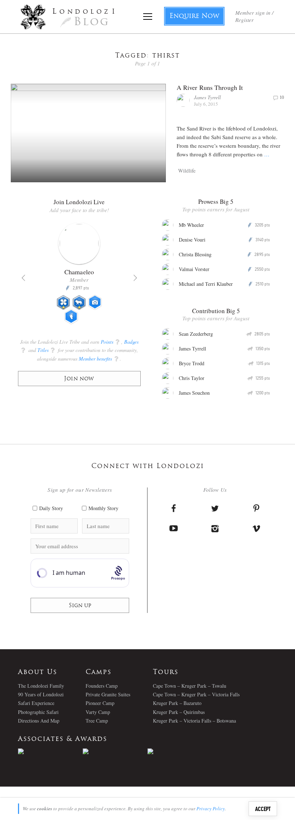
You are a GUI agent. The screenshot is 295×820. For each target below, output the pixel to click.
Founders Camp (102, 685)
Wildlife (187, 170)
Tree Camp (97, 720)
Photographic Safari (38, 712)
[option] (79, 276)
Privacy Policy (210, 808)
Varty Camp (98, 712)
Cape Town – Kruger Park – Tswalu (189, 685)
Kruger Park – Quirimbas (179, 712)
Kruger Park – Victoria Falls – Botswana (194, 720)
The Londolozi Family (41, 685)
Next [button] (135, 277)
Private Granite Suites (108, 694)
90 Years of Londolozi (41, 694)
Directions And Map (38, 720)
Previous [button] (23, 277)
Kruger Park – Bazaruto (177, 703)
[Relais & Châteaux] (180, 751)
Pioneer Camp (100, 703)
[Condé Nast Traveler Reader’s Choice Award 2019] (50, 751)
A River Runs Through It (210, 87)
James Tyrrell (207, 97)
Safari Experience (36, 703)
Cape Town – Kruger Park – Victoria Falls (196, 694)
